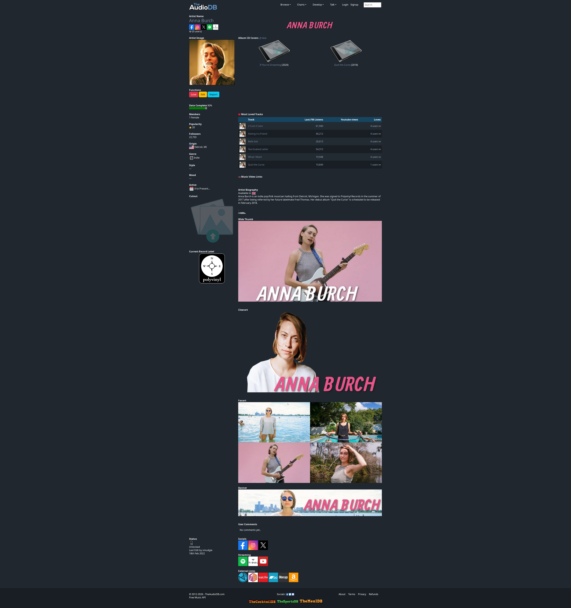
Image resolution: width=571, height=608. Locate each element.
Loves (377, 119)
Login (345, 4)
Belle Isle (253, 141)
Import (213, 94)
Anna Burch (201, 20)
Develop (317, 4)
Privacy (362, 594)
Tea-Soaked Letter (258, 149)
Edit (203, 94)
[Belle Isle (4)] (242, 141)
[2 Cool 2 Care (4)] (242, 125)
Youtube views (349, 119)
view (263, 38)
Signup (354, 4)
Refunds (373, 594)
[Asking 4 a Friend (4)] (242, 133)
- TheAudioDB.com (214, 594)
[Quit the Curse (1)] (242, 164)
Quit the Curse (342, 64)
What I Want (255, 157)
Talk (332, 4)
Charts (301, 4)
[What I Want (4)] (242, 156)
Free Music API (197, 597)
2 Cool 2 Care (255, 126)
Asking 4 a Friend (257, 133)
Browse (284, 4)
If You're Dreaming (270, 64)
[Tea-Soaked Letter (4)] (242, 149)
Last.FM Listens (314, 119)
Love (193, 94)
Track (251, 119)
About (342, 594)
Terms (351, 594)
